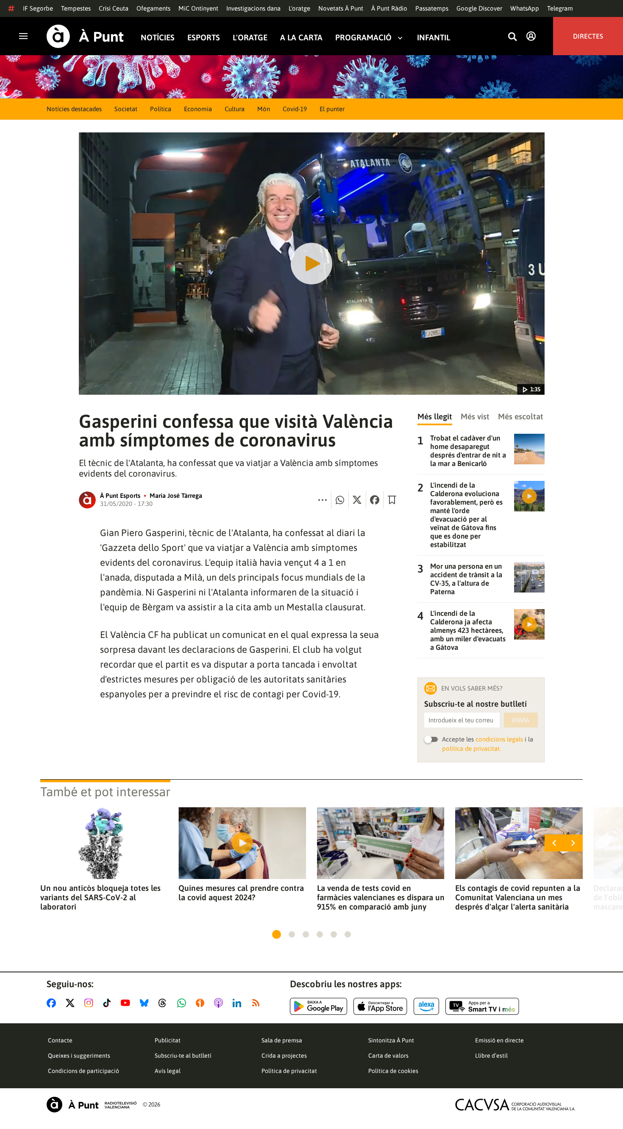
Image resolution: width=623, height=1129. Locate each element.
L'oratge (299, 8)
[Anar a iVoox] (202, 1003)
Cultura (235, 108)
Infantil (433, 37)
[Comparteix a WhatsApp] (339, 499)
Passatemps (431, 8)
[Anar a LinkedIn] (239, 1003)
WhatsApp (524, 8)
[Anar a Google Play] (318, 1006)
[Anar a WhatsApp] (183, 1003)
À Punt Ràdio (389, 8)
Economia (198, 108)
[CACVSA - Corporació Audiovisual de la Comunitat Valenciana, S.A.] (515, 1104)
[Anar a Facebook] (53, 1003)
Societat (125, 108)
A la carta (301, 37)
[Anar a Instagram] (90, 1003)
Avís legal (168, 1070)
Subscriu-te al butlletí (183, 1055)
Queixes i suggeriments (79, 1055)
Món (263, 108)
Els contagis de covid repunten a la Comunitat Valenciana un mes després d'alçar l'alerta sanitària (517, 897)
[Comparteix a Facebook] (374, 499)
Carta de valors (388, 1055)
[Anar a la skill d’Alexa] (426, 1006)
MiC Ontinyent (198, 8)
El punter (332, 108)
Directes (588, 36)
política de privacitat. (471, 748)
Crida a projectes (284, 1055)
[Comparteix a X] (357, 499)
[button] (276, 934)
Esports (203, 37)
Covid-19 (295, 108)
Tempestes (76, 8)
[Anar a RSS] (257, 1003)
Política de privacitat (289, 1070)
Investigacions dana (253, 8)
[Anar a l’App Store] (380, 1006)
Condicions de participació (83, 1070)
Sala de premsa (281, 1040)
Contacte (60, 1040)
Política (160, 108)
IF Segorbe (38, 8)
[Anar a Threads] (165, 1003)
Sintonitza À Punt (391, 1040)
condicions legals (499, 739)
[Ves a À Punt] (85, 36)
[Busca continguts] (512, 37)
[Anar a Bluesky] (146, 1003)
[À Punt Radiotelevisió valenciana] (91, 1104)
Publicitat (168, 1040)
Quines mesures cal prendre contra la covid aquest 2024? (241, 892)
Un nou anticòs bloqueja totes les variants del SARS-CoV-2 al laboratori (100, 897)
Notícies (158, 37)
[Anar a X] (72, 1003)
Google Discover (479, 8)
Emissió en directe (499, 1040)
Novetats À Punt (340, 8)
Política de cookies (393, 1070)
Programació (363, 37)
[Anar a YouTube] (127, 1003)
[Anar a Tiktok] (108, 1003)
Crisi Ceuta (113, 8)
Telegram (560, 8)
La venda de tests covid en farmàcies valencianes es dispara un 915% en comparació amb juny (381, 897)
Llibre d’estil (491, 1055)
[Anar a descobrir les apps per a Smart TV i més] (482, 1006)
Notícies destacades (74, 108)
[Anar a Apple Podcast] (220, 1003)
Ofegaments (153, 8)
